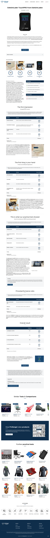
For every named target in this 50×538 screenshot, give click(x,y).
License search (29, 526)
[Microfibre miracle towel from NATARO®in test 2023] (31, 454)
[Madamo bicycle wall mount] (31, 488)
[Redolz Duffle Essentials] (43, 454)
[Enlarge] (23, 62)
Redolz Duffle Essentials (42, 461)
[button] (25, 54)
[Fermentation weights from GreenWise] (6, 454)
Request (28, 525)
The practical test (29, 76)
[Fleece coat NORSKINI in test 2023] (6, 471)
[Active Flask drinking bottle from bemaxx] (43, 488)
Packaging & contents (10, 76)
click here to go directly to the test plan (36, 39)
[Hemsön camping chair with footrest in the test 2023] (19, 454)
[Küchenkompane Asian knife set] (31, 471)
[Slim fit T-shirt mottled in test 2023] (43, 471)
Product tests (41, 525)
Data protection (18, 526)
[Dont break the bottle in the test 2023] (6, 488)
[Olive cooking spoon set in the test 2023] (19, 488)
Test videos (40, 526)
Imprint (17, 525)
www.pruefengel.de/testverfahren (13, 360)
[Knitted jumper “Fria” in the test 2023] (19, 471)
